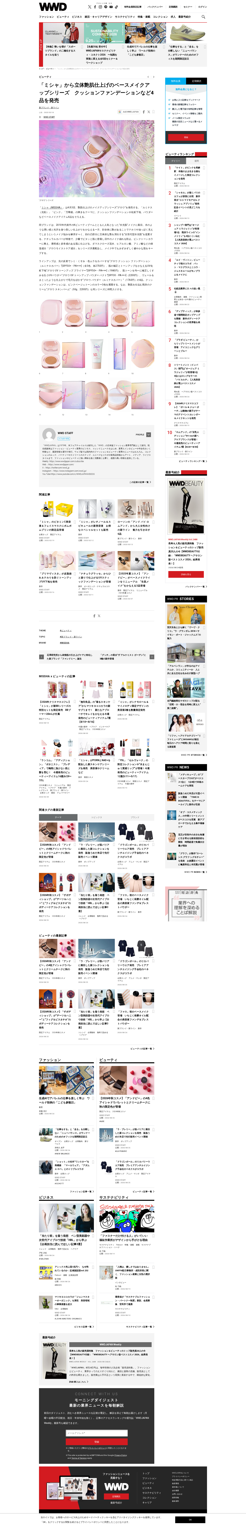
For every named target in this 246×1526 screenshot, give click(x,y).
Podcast (58, 1275)
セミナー (188, 7)
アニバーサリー (63, 793)
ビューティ (63, 16)
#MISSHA (64, 643)
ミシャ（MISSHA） (52, 207)
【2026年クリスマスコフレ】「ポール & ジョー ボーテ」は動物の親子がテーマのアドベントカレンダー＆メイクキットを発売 (187, 410)
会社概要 (175, 1490)
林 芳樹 (58, 1279)
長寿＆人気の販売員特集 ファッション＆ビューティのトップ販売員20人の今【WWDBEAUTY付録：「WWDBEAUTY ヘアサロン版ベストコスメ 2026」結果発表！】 (108, 1354)
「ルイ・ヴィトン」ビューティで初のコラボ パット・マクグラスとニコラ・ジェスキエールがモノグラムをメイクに (187, 267)
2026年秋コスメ (99, 729)
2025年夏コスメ (125, 593)
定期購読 (173, 7)
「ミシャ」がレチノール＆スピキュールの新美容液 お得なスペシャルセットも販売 (94, 525)
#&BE (101, 1121)
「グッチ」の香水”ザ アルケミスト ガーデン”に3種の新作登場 (123, 657)
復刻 (53, 793)
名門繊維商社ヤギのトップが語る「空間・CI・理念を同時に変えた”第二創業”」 (184, 704)
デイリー (175, 161)
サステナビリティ (125, 16)
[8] (96, 353)
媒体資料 (175, 1501)
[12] (73, 395)
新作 (80, 534)
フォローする (64, 438)
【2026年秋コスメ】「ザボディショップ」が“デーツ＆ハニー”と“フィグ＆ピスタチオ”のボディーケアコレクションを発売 (55, 903)
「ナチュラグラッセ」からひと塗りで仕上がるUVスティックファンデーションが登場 (94, 577)
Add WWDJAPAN (131, 112)
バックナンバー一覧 (195, 586)
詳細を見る (186, 574)
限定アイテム (55, 534)
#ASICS (58, 1285)
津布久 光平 (59, 1148)
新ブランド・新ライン (49, 107)
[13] (96, 395)
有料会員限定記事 (133, 7)
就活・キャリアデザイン (98, 16)
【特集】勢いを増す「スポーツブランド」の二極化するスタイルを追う (60, 50)
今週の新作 (83, 727)
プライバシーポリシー (97, 1448)
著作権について (178, 1487)
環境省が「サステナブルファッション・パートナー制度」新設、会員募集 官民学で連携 (132, 1300)
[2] (73, 312)
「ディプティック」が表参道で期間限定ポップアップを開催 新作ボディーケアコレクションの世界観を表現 (187, 318)
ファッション (46, 16)
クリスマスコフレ (181, 423)
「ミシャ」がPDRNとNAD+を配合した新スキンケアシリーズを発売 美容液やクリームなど (94, 766)
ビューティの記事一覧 (141, 1049)
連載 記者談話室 (70, 1275)
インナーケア (104, 727)
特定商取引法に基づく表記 (182, 1480)
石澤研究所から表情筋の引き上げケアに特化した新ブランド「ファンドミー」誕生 (70, 657)
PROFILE (140, 435)
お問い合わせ (177, 1494)
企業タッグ (43, 534)
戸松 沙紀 (43, 1253)
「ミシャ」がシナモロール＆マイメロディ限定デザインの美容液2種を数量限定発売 (133, 706)
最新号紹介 (184, 16)
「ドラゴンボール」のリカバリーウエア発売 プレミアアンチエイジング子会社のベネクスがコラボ (133, 850)
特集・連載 (144, 16)
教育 (41, 1107)
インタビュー (120, 1282)
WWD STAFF (49, 117)
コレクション (160, 16)
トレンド (82, 916)
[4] (119, 312)
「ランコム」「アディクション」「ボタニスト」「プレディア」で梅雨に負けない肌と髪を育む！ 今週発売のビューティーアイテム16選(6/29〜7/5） (55, 770)
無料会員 (175, 81)
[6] (50, 353)
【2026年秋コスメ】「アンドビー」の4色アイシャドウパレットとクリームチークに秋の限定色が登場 (55, 850)
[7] (73, 353)
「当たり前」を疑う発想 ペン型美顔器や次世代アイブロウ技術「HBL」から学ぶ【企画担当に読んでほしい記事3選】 (93, 903)
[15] (142, 395)
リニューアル (141, 590)
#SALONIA (44, 1259)
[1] (50, 312)
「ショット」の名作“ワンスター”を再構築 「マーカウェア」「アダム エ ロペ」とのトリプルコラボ (72, 1165)
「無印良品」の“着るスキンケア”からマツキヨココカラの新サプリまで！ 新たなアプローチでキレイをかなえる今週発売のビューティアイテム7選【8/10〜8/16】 (94, 712)
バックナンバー (155, 7)
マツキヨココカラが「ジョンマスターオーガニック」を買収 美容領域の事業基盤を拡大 (72, 1300)
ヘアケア (93, 727)
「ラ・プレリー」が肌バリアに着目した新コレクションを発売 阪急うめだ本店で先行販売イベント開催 (93, 850)
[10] (142, 353)
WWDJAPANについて (180, 1473)
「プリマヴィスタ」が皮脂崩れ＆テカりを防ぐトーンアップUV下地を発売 (55, 577)
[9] (119, 353)
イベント (177, 216)
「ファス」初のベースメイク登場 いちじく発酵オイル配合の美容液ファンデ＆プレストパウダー (133, 901)
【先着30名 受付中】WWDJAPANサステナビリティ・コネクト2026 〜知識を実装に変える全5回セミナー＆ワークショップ (102, 54)
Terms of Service (79, 1458)
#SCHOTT (59, 1184)
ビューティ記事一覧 (142, 1191)
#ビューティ (66, 630)
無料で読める (102, 916)
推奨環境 (175, 1483)
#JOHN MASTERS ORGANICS (68, 1319)
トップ (145, 1473)
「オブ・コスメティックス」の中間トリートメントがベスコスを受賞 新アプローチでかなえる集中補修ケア (191, 819)
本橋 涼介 (43, 1111)
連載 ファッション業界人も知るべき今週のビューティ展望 (188, 299)
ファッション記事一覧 (81, 1191)
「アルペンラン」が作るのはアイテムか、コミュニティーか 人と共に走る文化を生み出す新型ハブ (183, 670)
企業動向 (91, 916)
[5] (142, 312)
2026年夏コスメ (45, 785)
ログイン (202, 7)
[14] (119, 395)
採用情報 (175, 1497)
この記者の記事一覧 (139, 482)
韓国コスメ (88, 777)
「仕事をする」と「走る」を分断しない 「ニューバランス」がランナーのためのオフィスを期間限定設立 (72, 1133)
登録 (186, 137)
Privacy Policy (120, 1455)
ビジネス (77, 16)
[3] (96, 312)
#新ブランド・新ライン (71, 637)
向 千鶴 (102, 1251)
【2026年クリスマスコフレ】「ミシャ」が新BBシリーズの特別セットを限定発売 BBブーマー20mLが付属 (55, 708)
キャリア (147, 1502)
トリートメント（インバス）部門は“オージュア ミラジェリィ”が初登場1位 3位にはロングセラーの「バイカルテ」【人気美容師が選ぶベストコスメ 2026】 (187, 376)
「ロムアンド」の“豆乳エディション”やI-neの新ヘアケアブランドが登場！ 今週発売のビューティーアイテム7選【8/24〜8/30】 (187, 439)
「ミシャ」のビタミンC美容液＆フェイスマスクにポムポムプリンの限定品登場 (55, 525)
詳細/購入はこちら (77, 1382)
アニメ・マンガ (135, 862)
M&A (57, 1309)
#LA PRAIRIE (121, 1151)
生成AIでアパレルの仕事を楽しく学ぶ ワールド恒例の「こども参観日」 (142, 50)
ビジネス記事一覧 (83, 1327)
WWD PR (193, 755)
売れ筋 (177, 248)
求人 (173, 16)
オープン (58, 1141)
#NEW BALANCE (62, 1154)
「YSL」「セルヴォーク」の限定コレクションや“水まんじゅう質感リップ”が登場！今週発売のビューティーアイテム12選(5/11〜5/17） (133, 768)
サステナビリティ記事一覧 (139, 1327)
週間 (196, 161)
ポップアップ (89, 862)
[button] (204, 17)
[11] (50, 395)
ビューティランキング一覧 (192, 461)
